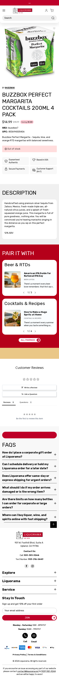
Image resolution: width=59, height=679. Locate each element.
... (30, 2)
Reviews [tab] (7, 402)
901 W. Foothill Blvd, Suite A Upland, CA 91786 (29, 544)
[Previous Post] (24, 292)
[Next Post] (35, 292)
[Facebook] (26, 566)
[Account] (46, 10)
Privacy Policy (19, 655)
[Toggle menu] (3, 10)
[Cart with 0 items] (53, 10)
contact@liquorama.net (28, 671)
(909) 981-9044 (48, 671)
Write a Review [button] (30, 387)
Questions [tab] (24, 402)
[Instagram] (32, 566)
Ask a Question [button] (30, 394)
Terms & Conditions (37, 655)
